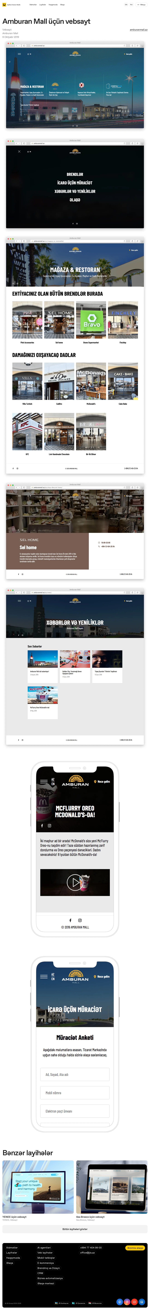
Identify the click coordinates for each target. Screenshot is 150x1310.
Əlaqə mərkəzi (45, 1283)
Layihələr (42, 5)
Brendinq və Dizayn (48, 1268)
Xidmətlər (33, 5)
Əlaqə (62, 5)
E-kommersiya (45, 1262)
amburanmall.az (139, 29)
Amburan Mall (10, 33)
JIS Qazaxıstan (80, 1303)
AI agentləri (44, 1247)
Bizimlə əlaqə (135, 1247)
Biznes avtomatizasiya (50, 1278)
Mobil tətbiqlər (46, 1257)
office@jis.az (87, 1252)
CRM (40, 1273)
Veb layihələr (45, 1252)
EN (126, 5)
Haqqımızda (53, 5)
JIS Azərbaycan (64, 1303)
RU (131, 5)
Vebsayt (6, 29)
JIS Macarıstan (97, 1303)
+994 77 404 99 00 (91, 1247)
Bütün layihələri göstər (75, 1229)
